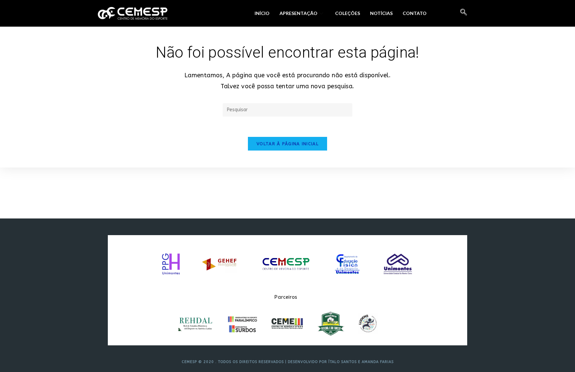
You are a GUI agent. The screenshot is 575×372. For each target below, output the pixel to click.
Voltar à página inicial (287, 143)
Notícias (381, 13)
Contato (415, 13)
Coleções (347, 13)
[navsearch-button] (463, 13)
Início (262, 13)
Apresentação (298, 13)
